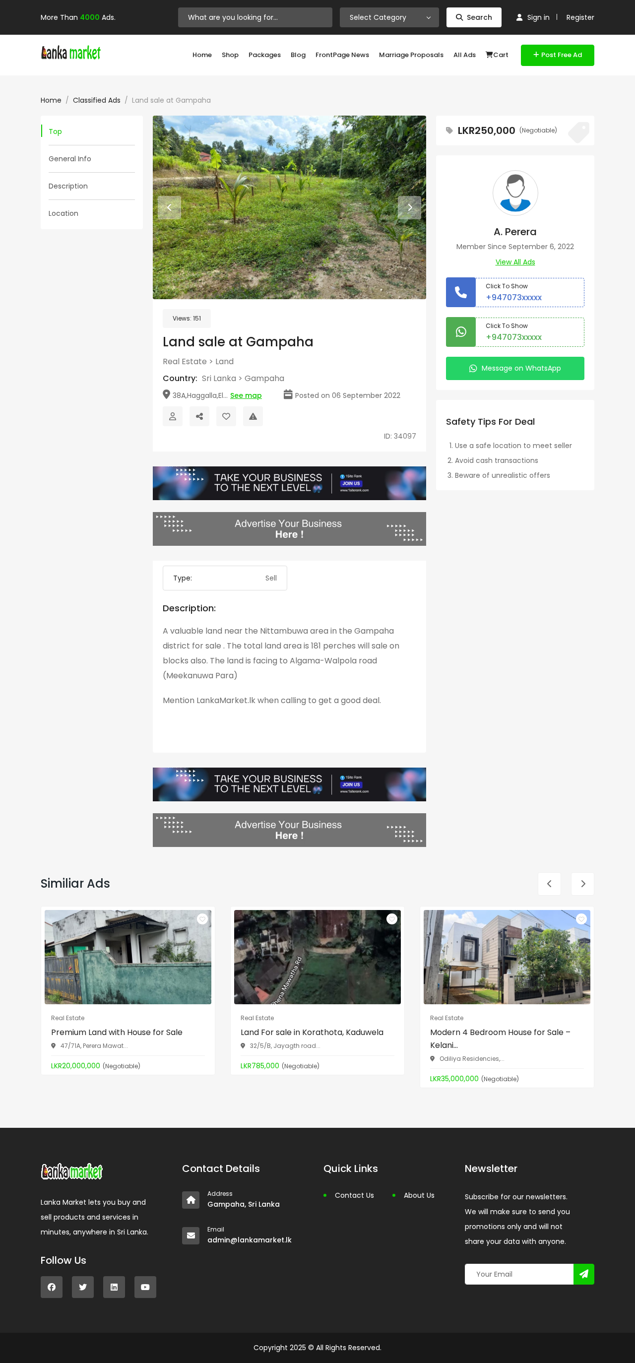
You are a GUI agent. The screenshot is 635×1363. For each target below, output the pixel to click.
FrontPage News (342, 55)
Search (479, 17)
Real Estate (185, 361)
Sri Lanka (219, 378)
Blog (298, 55)
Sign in (538, 17)
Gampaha (264, 378)
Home (202, 55)
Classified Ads (97, 100)
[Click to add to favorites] (202, 918)
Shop (230, 55)
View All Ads (515, 262)
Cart (500, 55)
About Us (419, 1195)
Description (68, 186)
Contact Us (354, 1195)
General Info (70, 159)
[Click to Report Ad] (253, 416)
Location (63, 213)
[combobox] (389, 17)
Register (580, 17)
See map (246, 395)
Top (55, 131)
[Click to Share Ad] (199, 416)
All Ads (464, 55)
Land (224, 361)
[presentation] (169, 207)
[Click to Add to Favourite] (226, 416)
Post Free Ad (561, 55)
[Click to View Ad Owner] (173, 416)
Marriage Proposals (411, 55)
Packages (265, 55)
